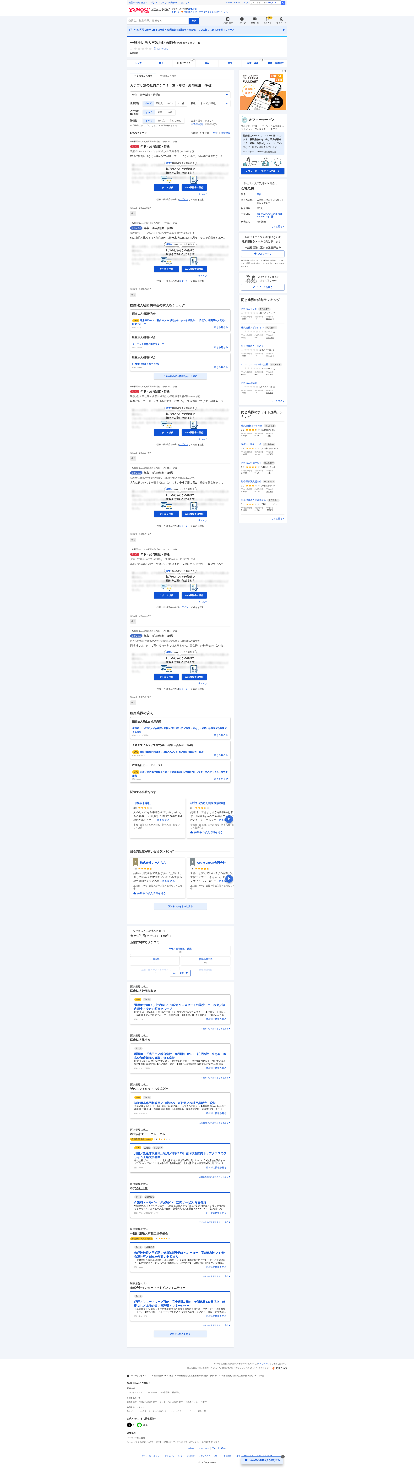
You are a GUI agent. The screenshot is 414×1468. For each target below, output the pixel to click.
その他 (181, 103)
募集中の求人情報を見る (208, 832)
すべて (148, 103)
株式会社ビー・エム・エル (147, 1134)
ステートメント (209, 1456)
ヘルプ (245, 2)
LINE (145, 1425)
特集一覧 (255, 23)
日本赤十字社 (142, 803)
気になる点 (175, 120)
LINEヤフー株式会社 (136, 1438)
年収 (207, 63)
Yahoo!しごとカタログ (140, 1376)
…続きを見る (162, 820)
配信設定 (176, 1392)
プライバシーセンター (174, 1456)
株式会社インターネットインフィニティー (157, 1287)
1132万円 (270, 337)
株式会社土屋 (139, 1188)
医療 (259, 194)
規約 (191, 1456)
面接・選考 (255, 62)
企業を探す (228, 23)
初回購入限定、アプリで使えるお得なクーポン (206, 12)
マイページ (281, 23)
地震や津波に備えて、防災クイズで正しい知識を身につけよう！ (159, 2)
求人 (161, 63)
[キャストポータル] (263, 109)
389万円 (269, 454)
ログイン (175, 12)
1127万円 (270, 356)
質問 (230, 63)
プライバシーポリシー (151, 1456)
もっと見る (277, 226)
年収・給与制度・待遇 (155, 146)
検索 (283, 3)
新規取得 (192, 9)
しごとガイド (175, 1411)
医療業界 (134, 53)
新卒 (160, 112)
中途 (170, 112)
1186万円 (270, 319)
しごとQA (242, 23)
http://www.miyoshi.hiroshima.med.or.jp (270, 215)
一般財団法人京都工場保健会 (149, 1233)
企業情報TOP (160, 1376)
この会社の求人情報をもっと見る (213, 1028)
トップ (138, 63)
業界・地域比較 (276, 63)
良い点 (161, 120)
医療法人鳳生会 (140, 1040)
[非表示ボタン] (283, 1456)
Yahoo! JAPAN (233, 2)
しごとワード (189, 1411)
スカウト (268, 23)
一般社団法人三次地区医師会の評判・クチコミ (197, 1376)
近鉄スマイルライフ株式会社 (149, 1089)
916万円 (269, 393)
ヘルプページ (264, 1364)
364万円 (269, 491)
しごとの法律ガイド (158, 1411)
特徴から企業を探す (148, 1402)
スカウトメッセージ (135, 1392)
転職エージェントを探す (196, 1402)
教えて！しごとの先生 (136, 1411)
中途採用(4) (197, 124)
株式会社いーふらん (153, 862)
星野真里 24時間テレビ (273, 2)
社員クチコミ (186, 62)
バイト (170, 103)
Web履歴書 (164, 1392)
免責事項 (227, 1456)
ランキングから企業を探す (171, 1402)
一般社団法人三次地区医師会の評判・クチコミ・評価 (153, 141)
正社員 (159, 103)
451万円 (269, 510)
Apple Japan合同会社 (211, 862)
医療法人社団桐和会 (143, 991)
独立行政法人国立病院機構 (207, 803)
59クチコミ (162, 48)
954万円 (269, 374)
